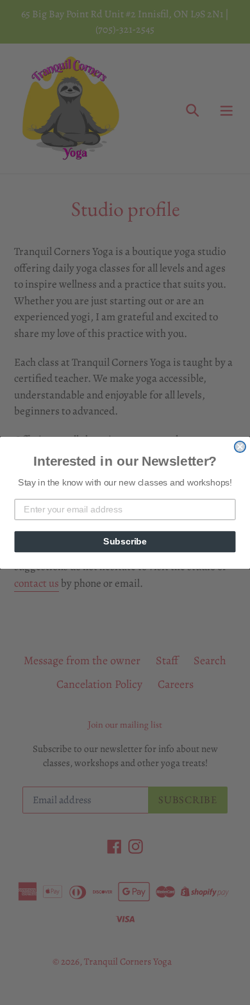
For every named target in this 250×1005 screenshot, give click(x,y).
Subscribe (125, 541)
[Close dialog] (240, 446)
